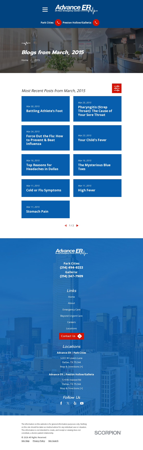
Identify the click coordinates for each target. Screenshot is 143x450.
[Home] (76, 9)
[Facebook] (61, 403)
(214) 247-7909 (71, 276)
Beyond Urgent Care (71, 315)
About (71, 303)
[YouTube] (82, 403)
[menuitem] (25, 441)
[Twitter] (68, 403)
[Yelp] (75, 403)
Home (71, 296)
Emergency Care (71, 309)
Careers (71, 322)
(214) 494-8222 (71, 267)
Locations (71, 328)
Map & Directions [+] (71, 366)
